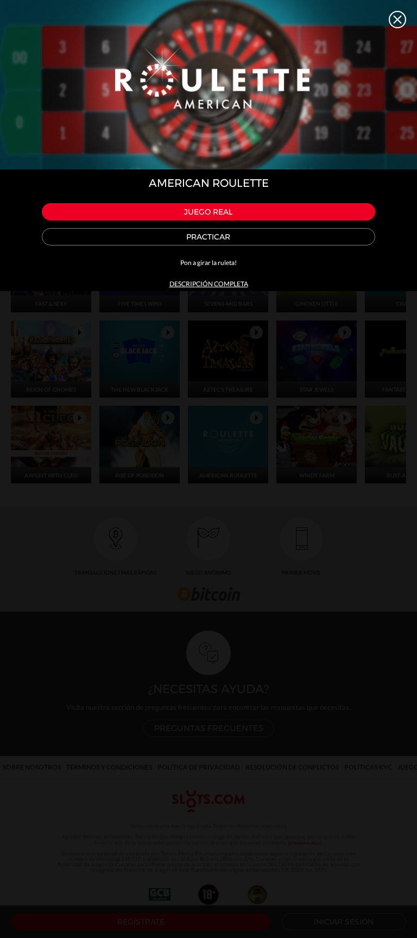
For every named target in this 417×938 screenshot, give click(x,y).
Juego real (208, 212)
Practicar (208, 237)
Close (397, 19)
